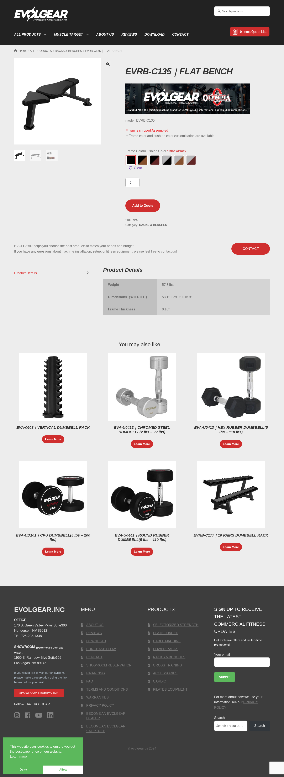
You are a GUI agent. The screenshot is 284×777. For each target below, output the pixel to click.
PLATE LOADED (165, 633)
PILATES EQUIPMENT (170, 689)
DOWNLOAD (154, 34)
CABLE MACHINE (167, 641)
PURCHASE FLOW (101, 649)
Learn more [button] (18, 756)
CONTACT (180, 34)
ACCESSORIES (165, 673)
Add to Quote (142, 205)
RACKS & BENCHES (68, 50)
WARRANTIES (97, 697)
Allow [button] (63, 769)
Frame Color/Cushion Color (156, 151)
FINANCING (95, 673)
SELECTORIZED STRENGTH (176, 625)
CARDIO (159, 681)
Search (219, 718)
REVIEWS (129, 34)
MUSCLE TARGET (68, 34)
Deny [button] (23, 769)
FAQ (89, 681)
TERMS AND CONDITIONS (107, 689)
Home (23, 50)
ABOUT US (105, 34)
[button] (108, 64)
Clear (138, 168)
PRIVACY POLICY (100, 705)
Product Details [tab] (25, 273)
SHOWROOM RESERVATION (109, 665)
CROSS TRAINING (167, 665)
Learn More (53, 439)
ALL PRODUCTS (27, 34)
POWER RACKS (165, 649)
